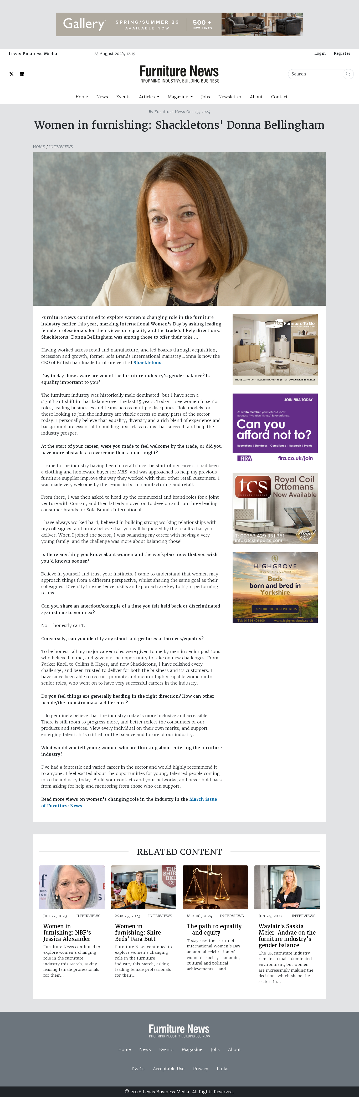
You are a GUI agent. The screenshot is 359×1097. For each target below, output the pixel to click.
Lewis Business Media (33, 54)
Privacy (200, 1068)
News (102, 96)
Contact (279, 96)
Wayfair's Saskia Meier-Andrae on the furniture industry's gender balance (287, 936)
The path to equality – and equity (214, 929)
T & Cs (138, 1068)
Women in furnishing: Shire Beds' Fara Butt (138, 932)
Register (342, 53)
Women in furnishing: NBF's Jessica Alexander (67, 932)
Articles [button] (147, 96)
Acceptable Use (168, 1068)
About (256, 96)
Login (320, 53)
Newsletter (230, 96)
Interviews (61, 146)
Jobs (205, 96)
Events (123, 96)
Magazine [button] (178, 96)
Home (81, 96)
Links (222, 1068)
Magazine (192, 1049)
